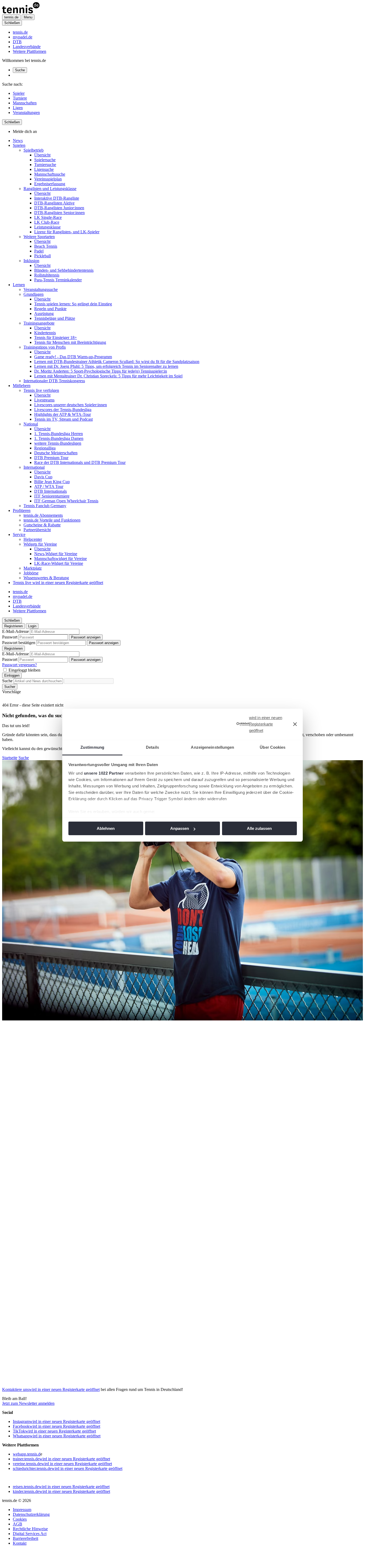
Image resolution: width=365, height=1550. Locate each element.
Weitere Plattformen (29, 51)
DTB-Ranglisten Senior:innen (59, 212)
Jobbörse (31, 573)
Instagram (56, 1421)
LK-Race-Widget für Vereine (58, 563)
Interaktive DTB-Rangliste (56, 198)
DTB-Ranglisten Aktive (54, 203)
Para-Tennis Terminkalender (58, 280)
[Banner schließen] (295, 724)
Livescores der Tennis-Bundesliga (62, 409)
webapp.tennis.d (26, 1454)
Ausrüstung (44, 313)
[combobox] (38, 681)
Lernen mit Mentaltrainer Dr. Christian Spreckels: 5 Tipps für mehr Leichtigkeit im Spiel (108, 376)
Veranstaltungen (26, 112)
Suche (20, 70)
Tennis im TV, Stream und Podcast (63, 419)
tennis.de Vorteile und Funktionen (52, 520)
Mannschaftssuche (49, 174)
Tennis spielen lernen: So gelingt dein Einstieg (73, 304)
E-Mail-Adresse (15, 631)
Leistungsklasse (47, 227)
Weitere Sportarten (39, 236)
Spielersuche (45, 159)
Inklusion (31, 260)
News (18, 140)
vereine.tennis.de (62, 1463)
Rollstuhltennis (46, 275)
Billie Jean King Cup (52, 481)
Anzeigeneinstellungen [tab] (212, 747)
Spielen (19, 145)
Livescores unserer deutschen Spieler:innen (70, 405)
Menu (28, 17)
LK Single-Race (48, 217)
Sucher (9, 687)
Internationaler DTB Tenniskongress (54, 380)
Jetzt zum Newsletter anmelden (28, 1403)
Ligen (18, 107)
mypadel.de (22, 37)
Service (19, 534)
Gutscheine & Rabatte (42, 525)
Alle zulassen (259, 828)
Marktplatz (33, 568)
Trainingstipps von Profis (45, 347)
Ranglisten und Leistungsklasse (50, 188)
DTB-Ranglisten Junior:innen (59, 208)
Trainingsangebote (39, 323)
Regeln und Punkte (50, 308)
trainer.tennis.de (61, 1459)
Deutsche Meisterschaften (55, 453)
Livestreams (44, 400)
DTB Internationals (50, 491)
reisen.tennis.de (61, 1486)
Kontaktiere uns (51, 1389)
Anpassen (179, 828)
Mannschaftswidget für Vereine (60, 558)
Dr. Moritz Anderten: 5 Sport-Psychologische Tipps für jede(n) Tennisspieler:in (100, 371)
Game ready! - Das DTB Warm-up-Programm (73, 356)
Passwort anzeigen (85, 637)
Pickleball (42, 256)
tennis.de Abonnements (43, 515)
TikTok (54, 1431)
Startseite (9, 757)
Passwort (9, 637)
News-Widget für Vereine (55, 553)
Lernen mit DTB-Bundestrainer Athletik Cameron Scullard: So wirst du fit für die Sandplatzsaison (116, 361)
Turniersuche (45, 164)
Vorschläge (11, 691)
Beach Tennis (45, 246)
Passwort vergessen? (19, 664)
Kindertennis (45, 332)
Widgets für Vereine (40, 544)
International (34, 467)
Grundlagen (34, 294)
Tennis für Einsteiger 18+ (55, 337)
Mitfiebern (21, 385)
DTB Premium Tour (51, 457)
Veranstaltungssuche (41, 289)
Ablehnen (106, 828)
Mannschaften (25, 103)
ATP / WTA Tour (48, 486)
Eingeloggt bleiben (24, 670)
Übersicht (42, 155)
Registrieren (13, 626)
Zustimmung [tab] (92, 747)
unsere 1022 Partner (104, 773)
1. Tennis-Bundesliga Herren (58, 433)
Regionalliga (45, 448)
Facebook (56, 1426)
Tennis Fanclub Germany (45, 505)
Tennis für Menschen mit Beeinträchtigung (70, 342)
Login (32, 626)
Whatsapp (56, 1436)
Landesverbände (27, 46)
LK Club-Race (46, 222)
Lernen (19, 284)
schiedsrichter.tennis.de (67, 1468)
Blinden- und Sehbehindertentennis (64, 270)
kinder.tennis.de (61, 1491)
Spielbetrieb (34, 150)
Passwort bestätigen (18, 642)
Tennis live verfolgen (41, 390)
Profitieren (21, 510)
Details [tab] (152, 747)
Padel (39, 251)
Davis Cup (43, 477)
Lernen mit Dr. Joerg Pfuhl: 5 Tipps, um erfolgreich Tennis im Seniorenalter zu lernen (106, 366)
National (31, 424)
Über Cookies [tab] (272, 747)
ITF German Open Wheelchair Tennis (66, 501)
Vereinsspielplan (48, 179)
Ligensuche (44, 169)
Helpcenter (33, 539)
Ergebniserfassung (49, 184)
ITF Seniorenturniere (51, 496)
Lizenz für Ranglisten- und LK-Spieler (66, 232)
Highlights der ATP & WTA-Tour (62, 414)
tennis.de (20, 32)
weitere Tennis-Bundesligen (57, 443)
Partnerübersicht (37, 529)
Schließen (12, 23)
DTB (17, 42)
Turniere (20, 98)
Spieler (19, 93)
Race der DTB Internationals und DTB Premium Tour (80, 462)
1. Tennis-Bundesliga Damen (58, 438)
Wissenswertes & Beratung (46, 577)
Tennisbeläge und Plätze (54, 318)
